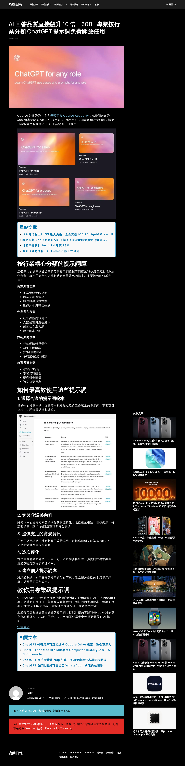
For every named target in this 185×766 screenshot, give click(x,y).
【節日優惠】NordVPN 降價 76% (46, 245)
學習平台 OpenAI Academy (69, 115)
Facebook (51, 728)
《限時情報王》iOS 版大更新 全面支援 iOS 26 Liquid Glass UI (68, 234)
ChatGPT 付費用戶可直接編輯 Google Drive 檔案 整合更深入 (67, 644)
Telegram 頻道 (33, 728)
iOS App (63, 752)
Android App (76, 752)
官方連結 (23, 627)
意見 (119, 752)
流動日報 (16, 4)
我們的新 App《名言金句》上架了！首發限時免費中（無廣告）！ (67, 240)
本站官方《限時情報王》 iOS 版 (38, 724)
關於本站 (74, 756)
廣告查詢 (110, 752)
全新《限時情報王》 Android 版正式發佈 (51, 251)
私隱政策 (63, 756)
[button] (171, 4)
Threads (65, 728)
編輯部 (100, 752)
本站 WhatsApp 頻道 (31, 711)
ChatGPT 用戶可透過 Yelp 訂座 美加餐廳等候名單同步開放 (65, 660)
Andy (30, 693)
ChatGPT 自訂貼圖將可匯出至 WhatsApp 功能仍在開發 (63, 665)
